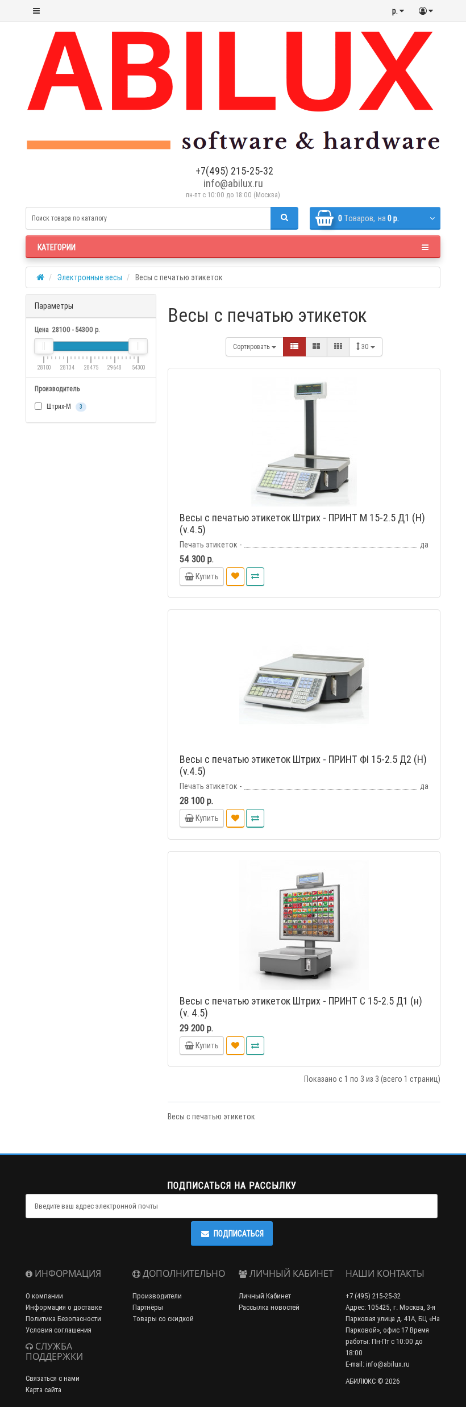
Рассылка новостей (269, 1307)
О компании (44, 1296)
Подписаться (239, 1233)
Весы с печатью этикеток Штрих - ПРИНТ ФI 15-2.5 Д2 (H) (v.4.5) (303, 765)
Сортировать (252, 346)
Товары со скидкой (163, 1318)
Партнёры (147, 1307)
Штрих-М (63, 406)
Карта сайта (43, 1389)
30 (366, 346)
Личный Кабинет (265, 1296)
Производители (157, 1296)
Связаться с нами (53, 1378)
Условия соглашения (58, 1330)
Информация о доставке (64, 1307)
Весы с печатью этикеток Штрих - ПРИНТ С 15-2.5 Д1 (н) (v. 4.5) (301, 1006)
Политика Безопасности (63, 1318)
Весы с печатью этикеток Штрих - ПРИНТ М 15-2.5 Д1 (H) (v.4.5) (302, 523)
